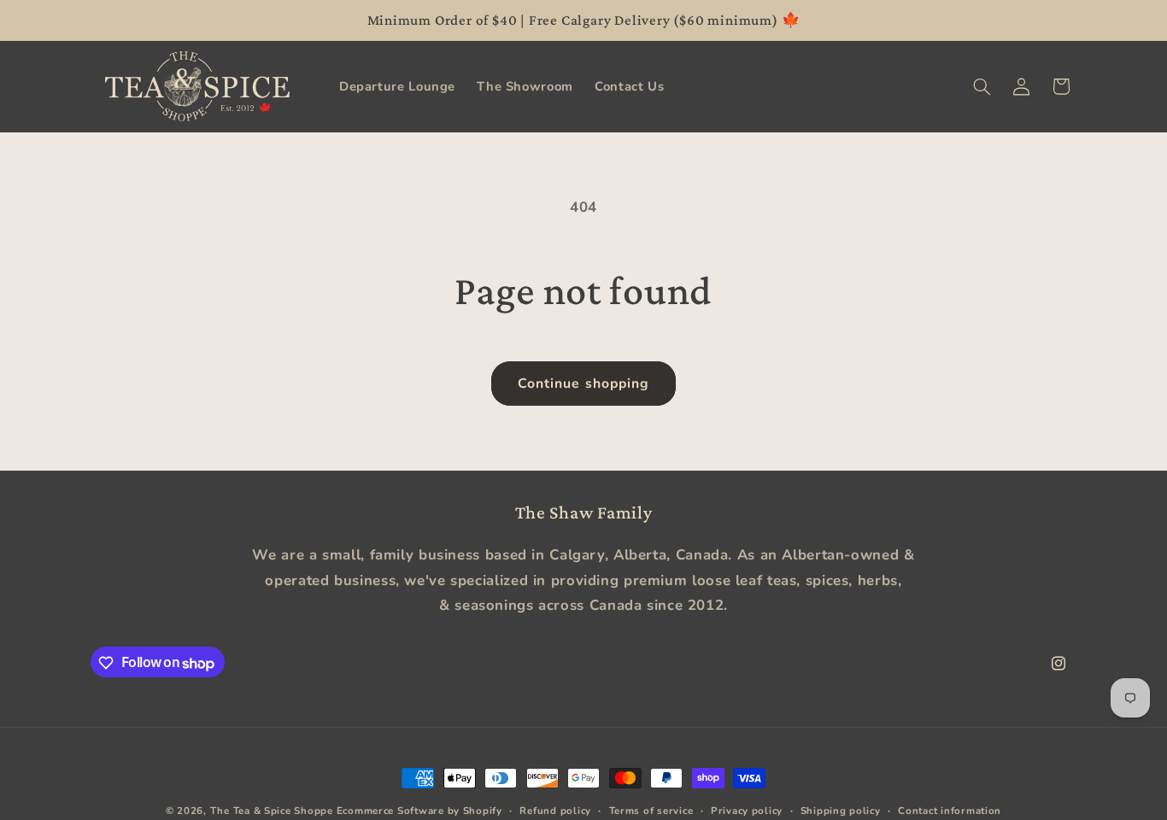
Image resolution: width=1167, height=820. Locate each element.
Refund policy (555, 810)
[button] (981, 86)
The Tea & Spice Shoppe (271, 810)
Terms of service (651, 810)
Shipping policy (840, 810)
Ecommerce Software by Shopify (419, 810)
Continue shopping (583, 383)
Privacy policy (747, 810)
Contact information (949, 810)
